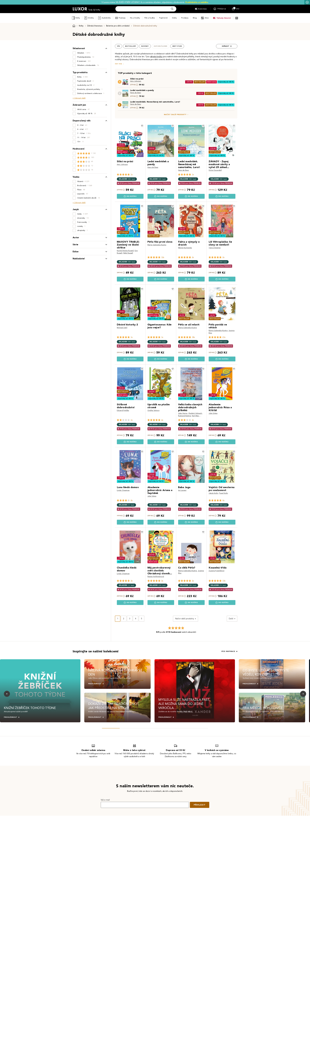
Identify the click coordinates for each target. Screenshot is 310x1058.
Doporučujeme (160, 46)
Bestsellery (130, 46)
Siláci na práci (136, 79)
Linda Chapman (123, 490)
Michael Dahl (122, 328)
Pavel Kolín (223, 493)
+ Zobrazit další (79, 98)
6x (162, 420)
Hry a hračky (135, 18)
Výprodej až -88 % (225, 82)
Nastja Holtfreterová (155, 576)
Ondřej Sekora (153, 410)
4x (223, 500)
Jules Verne (182, 413)
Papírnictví (163, 18)
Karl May (195, 416)
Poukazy (122, 18)
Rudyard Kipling (184, 416)
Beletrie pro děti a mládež (118, 26)
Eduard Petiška (123, 410)
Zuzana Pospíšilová (216, 571)
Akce (207, 18)
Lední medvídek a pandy (142, 90)
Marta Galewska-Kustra (156, 245)
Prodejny (184, 18)
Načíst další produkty (175, 114)
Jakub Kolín (213, 493)
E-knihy (91, 18)
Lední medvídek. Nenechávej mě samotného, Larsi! (155, 102)
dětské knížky (156, 56)
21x (223, 337)
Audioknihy (106, 18)
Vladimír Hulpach (195, 413)
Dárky (174, 18)
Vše (118, 46)
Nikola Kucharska (185, 248)
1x (132, 174)
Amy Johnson (135, 81)
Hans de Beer (135, 93)
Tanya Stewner (215, 248)
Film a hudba (149, 18)
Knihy (78, 18)
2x (193, 257)
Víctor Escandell (215, 170)
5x (162, 581)
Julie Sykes (213, 413)
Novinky (145, 46)
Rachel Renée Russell (125, 251)
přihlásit (199, 805)
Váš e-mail (105, 800)
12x (162, 257)
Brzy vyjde (177, 46)
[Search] (172, 9)
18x (193, 337)
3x (223, 257)
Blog (195, 18)
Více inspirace (228, 651)
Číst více (118, 64)
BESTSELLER (200, 82)
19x (223, 581)
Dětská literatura (94, 26)
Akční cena (211, 82)
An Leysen (182, 490)
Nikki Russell (128, 253)
